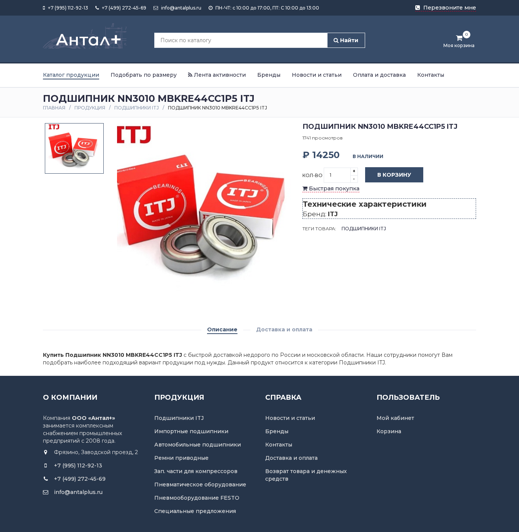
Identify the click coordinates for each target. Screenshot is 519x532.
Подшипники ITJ (136, 108)
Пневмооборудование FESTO (196, 497)
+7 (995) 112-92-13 (67, 8)
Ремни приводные (181, 457)
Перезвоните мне (449, 7)
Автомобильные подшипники (197, 444)
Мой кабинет (395, 418)
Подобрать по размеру (144, 74)
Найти (348, 40)
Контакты (430, 74)
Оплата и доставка (379, 74)
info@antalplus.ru (180, 8)
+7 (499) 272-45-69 (123, 8)
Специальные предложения (195, 511)
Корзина (389, 431)
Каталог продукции (71, 74)
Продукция (89, 108)
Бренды (268, 74)
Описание (222, 329)
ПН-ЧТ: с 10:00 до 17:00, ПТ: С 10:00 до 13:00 (266, 8)
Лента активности (219, 74)
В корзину (394, 174)
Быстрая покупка (333, 188)
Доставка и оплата (284, 329)
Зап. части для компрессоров (195, 471)
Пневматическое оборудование (200, 484)
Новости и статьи (317, 74)
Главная (54, 108)
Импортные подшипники (191, 431)
